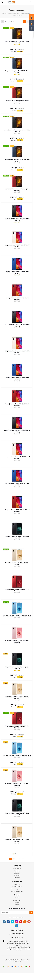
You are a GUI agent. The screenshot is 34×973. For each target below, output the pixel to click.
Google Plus (29, 921)
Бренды (17, 902)
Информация (17, 881)
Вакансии (17, 873)
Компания (17, 866)
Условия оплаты (17, 886)
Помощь (17, 884)
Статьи (17, 898)
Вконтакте (4, 921)
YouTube (20, 921)
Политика (17, 877)
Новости (17, 871)
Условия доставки (17, 889)
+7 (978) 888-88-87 (17, 934)
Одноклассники (24, 921)
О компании (17, 868)
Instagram (16, 921)
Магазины (17, 875)
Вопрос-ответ (17, 900)
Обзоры (17, 904)
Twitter (12, 921)
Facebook (8, 921)
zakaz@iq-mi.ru (18, 937)
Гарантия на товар (17, 891)
